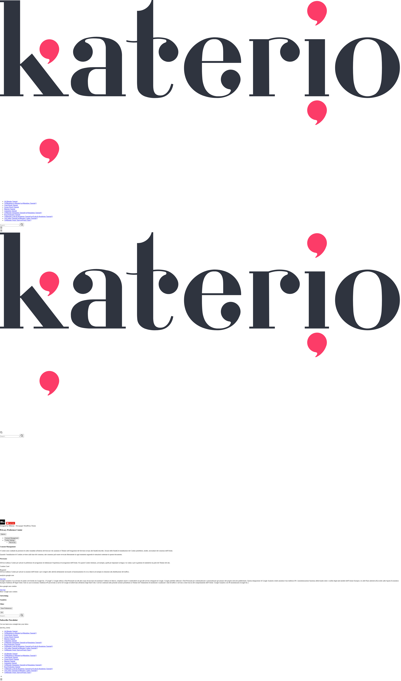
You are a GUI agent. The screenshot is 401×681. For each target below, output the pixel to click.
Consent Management (11, 538)
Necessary (12, 542)
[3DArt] (200, 98)
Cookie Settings (10, 540)
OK (2, 612)
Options (3, 534)
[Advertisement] (62, 505)
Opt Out (2, 579)
